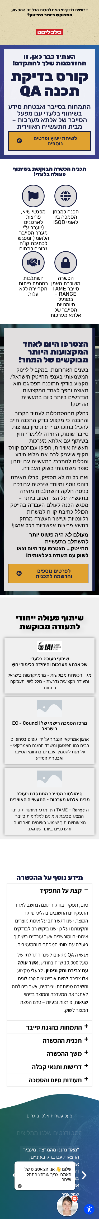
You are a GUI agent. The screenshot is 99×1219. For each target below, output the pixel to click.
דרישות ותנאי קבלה (57, 1066)
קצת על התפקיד (61, 890)
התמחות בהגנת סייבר (54, 1027)
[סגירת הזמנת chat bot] (19, 1185)
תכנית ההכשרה (62, 1040)
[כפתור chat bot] (67, 1205)
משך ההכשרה (64, 1053)
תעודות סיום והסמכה (55, 1079)
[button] (49, 890)
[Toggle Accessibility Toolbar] (89, 1209)
